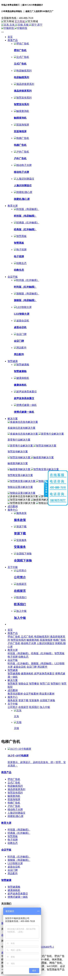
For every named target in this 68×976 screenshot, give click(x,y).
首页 (10, 37)
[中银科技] (34, 28)
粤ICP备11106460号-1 (42, 946)
